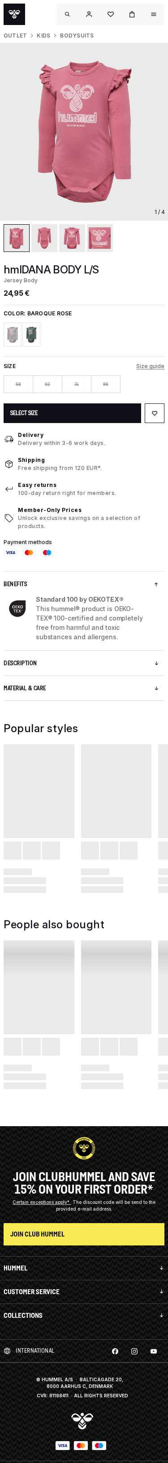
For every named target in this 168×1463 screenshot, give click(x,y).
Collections (23, 1315)
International (35, 1350)
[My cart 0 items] (132, 14)
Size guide (150, 366)
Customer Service (32, 1291)
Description (20, 663)
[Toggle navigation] (67, 14)
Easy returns (37, 485)
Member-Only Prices (50, 510)
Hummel (15, 1268)
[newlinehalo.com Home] (14, 14)
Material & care (25, 688)
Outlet (15, 35)
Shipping (31, 460)
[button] (89, 14)
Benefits (15, 584)
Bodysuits (77, 35)
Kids (43, 35)
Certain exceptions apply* (42, 1202)
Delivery (30, 435)
